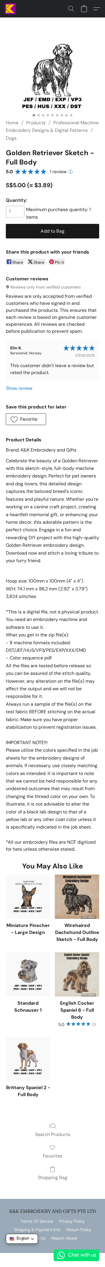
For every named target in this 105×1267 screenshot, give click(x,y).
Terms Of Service (36, 1222)
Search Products (52, 1134)
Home (12, 123)
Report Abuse (64, 1238)
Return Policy (78, 1230)
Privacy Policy (72, 1222)
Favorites (52, 1156)
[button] (10, 8)
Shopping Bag (52, 1177)
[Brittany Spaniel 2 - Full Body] (28, 1059)
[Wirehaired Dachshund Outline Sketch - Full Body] (77, 897)
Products (36, 123)
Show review (19, 388)
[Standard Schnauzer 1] (28, 974)
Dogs (11, 138)
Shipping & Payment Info (37, 1230)
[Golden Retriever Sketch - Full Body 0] (52, 76)
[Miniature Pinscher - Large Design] (28, 897)
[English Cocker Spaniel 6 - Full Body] (77, 974)
